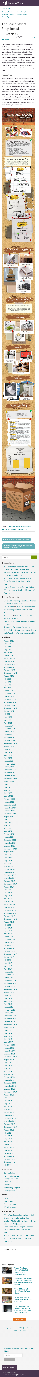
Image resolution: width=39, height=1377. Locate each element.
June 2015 (8, 1033)
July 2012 (7, 1133)
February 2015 (9, 1045)
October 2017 (9, 951)
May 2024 (8, 720)
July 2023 (7, 749)
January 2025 (9, 696)
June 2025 (8, 682)
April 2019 (8, 899)
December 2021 (10, 805)
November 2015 (10, 1019)
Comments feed (10, 1204)
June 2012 (8, 1136)
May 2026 (8, 650)
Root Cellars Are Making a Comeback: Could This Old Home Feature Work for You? (19, 581)
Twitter (16, 1336)
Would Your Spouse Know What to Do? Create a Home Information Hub (21, 1271)
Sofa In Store (9, 607)
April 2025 (8, 688)
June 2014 (8, 1065)
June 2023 (8, 752)
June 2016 (8, 998)
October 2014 (9, 1054)
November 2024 (10, 702)
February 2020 (9, 869)
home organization (9, 529)
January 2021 (9, 837)
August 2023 (9, 746)
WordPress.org (10, 1207)
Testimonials (29, 1328)
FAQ (20, 1328)
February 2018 (9, 940)
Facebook (13, 1336)
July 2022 (7, 784)
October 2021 (9, 811)
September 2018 (10, 919)
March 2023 (8, 761)
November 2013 (10, 1086)
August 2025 (9, 676)
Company (7, 1328)
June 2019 (8, 893)
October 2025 (9, 670)
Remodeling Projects (24, 12)
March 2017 (8, 972)
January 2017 (9, 978)
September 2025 (10, 673)
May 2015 (8, 1036)
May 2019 (8, 896)
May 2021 (8, 825)
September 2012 (10, 1127)
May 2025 (8, 685)
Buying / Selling (9, 1173)
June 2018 (8, 928)
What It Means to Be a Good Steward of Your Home (22, 1291)
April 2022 (8, 793)
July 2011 (7, 1165)
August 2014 (9, 1060)
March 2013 (8, 1109)
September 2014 (10, 1057)
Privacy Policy (21, 1375)
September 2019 (10, 884)
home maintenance (23, 526)
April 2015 (8, 1039)
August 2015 (9, 1027)
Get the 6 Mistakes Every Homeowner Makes (18, 1350)
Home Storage (22, 529)
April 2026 (8, 653)
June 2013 (8, 1101)
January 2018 (9, 942)
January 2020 (9, 872)
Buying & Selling (22, 14)
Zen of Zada (7, 8)
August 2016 (9, 992)
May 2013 (8, 1103)
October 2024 (9, 705)
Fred (5, 621)
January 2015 (9, 1048)
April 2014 (8, 1071)
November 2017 (10, 948)
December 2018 (10, 910)
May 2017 (8, 966)
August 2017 (9, 957)
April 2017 (8, 969)
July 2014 (7, 1063)
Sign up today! (19, 1319)
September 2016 (10, 989)
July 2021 (7, 819)
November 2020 (10, 843)
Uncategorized (9, 1190)
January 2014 (9, 1080)
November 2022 (10, 773)
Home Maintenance (8, 14)
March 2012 (8, 1145)
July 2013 (7, 1098)
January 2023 (9, 767)
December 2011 (10, 1153)
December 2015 (10, 1016)
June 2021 (8, 822)
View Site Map (8, 1367)
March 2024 (8, 726)
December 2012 (10, 1118)
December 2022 (10, 770)
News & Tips (6, 17)
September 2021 (10, 814)
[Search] (34, 557)
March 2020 (8, 866)
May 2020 (8, 860)
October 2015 (9, 1022)
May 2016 (8, 1001)
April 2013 (8, 1106)
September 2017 (10, 954)
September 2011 (10, 1162)
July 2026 (7, 644)
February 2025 (9, 694)
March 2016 (8, 1007)
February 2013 (9, 1112)
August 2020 (9, 852)
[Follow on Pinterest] (22, 1253)
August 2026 (9, 641)
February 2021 (9, 834)
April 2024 (8, 723)
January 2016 (9, 1013)
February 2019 (9, 904)
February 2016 (9, 1010)
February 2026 (9, 658)
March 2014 (8, 1074)
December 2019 (10, 875)
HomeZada (8, 615)
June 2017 (8, 963)
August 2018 (9, 922)
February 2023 (9, 764)
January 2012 (9, 1150)
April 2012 (8, 1142)
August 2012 (9, 1130)
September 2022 (10, 778)
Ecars (6, 601)
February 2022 (9, 799)
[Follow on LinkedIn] (16, 1258)
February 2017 (9, 975)
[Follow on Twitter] (19, 1253)
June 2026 (8, 647)
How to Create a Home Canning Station (19, 587)
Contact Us (17, 1330)
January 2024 (9, 732)
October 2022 (9, 776)
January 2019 (9, 907)
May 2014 (8, 1068)
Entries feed (8, 1201)
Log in (6, 1198)
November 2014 (10, 1051)
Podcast (7, 1185)
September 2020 (10, 849)
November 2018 (10, 913)
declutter (11, 526)
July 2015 (7, 1030)
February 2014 (9, 1077)
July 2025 (7, 679)
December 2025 (10, 664)
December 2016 (10, 980)
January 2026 (9, 661)
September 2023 (10, 743)
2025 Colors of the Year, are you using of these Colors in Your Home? (19, 610)
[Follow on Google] (19, 1258)
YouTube (25, 1336)
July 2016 (7, 995)
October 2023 (9, 740)
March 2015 (8, 1042)
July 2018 (7, 925)
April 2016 (8, 1004)
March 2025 (8, 691)
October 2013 (9, 1089)
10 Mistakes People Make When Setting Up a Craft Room (23, 1299)
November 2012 (10, 1121)
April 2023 (8, 758)
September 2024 (10, 708)
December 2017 (10, 945)
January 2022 (9, 802)
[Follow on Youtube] (22, 1258)
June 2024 (8, 717)
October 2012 (9, 1124)
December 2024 (10, 699)
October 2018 (9, 916)
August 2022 (9, 781)
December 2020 (10, 840)
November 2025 (10, 667)
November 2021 (10, 808)
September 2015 (10, 1024)
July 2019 (7, 890)
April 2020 (8, 863)
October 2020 (9, 846)
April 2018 (8, 934)
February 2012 (9, 1147)
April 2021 (8, 828)
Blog (24, 1330)
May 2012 (8, 1139)
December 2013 (10, 1083)
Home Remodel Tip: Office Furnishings (17, 539)
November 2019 (10, 878)
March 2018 (8, 937)
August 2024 (9, 711)
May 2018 (8, 931)
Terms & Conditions (10, 1375)
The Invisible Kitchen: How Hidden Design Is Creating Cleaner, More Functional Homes (22, 1309)
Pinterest (19, 1336)
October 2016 (9, 986)
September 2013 (10, 1092)
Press (15, 1328)
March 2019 (8, 901)
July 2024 (7, 714)
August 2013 (9, 1095)
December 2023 (10, 734)
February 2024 (9, 729)
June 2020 (8, 857)
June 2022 (8, 787)
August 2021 (9, 817)
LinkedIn (21, 1336)
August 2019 (9, 887)
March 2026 (8, 655)
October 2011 (9, 1159)
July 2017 (7, 960)
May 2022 (8, 790)
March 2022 (8, 796)
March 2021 (8, 831)
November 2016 (10, 983)
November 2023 (10, 737)
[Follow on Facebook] (16, 1253)
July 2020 (7, 855)
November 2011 (10, 1156)
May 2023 (8, 755)
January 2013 (9, 1115)
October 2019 (9, 881)
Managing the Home (8, 12)
